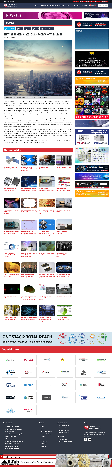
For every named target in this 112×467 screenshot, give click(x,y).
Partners (43, 439)
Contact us (104, 1)
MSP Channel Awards (65, 441)
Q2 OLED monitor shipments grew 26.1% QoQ (63, 319)
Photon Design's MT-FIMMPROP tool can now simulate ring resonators (29, 233)
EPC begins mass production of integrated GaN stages (29, 168)
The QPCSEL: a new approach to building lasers (45, 297)
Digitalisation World (11, 446)
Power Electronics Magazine (14, 434)
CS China (85, 5)
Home (42, 426)
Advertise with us (95, 1)
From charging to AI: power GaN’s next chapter (10, 254)
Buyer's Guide (71, 5)
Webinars (62, 5)
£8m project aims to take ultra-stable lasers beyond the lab (29, 254)
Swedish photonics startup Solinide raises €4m (63, 254)
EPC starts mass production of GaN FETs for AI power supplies (46, 233)
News (37, 5)
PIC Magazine (9, 431)
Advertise (44, 441)
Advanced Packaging (12, 426)
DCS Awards (63, 439)
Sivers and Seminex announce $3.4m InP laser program (45, 319)
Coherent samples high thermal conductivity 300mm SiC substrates (28, 297)
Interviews (53, 5)
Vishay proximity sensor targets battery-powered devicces (47, 276)
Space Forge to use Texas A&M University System (10, 319)
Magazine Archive (46, 431)
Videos (43, 436)
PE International (64, 430)
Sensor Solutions (10, 436)
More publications (84, 1)
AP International (64, 425)
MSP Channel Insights (12, 448)
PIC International (64, 433)
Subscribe (76, 1)
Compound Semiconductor (14, 429)
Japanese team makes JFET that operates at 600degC (11, 211)
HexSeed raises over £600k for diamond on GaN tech (28, 276)
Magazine (44, 5)
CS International (64, 428)
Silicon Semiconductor (12, 439)
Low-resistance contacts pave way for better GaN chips (46, 211)
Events (79, 5)
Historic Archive (46, 434)
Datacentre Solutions (12, 443)
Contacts (43, 446)
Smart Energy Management (14, 441)
